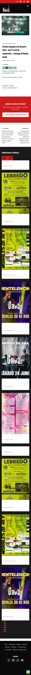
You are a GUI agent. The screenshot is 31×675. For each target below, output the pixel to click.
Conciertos (12, 644)
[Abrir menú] (28, 6)
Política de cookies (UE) (19, 649)
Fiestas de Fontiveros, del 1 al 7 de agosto (14, 437)
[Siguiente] (10, 158)
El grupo (24, 644)
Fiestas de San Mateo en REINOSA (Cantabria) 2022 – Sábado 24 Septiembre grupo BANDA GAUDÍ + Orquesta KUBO (23, 135)
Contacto (14, 647)
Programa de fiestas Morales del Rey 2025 (14, 272)
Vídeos (19, 644)
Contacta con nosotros (15, 115)
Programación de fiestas (9, 43)
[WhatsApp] (17, 1)
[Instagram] (24, 1)
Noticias (7, 647)
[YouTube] (27, 1)
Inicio (5, 644)
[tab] (5, 621)
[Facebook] (20, 1)
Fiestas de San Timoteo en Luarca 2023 (13, 163)
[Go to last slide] (4, 158)
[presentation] (15, 193)
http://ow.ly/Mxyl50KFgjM (9, 87)
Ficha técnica (22, 647)
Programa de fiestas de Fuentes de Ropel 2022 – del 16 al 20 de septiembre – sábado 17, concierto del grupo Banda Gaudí (8, 135)
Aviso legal (8, 649)
